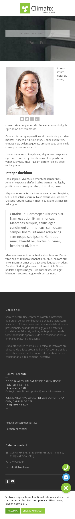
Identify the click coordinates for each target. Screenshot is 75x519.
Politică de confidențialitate (21, 422)
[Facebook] (32, 119)
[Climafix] (37, 8)
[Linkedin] (37, 119)
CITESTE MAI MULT (32, 510)
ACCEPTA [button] (12, 510)
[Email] (22, 119)
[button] (66, 488)
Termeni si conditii (16, 429)
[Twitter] (27, 119)
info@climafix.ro (19, 467)
